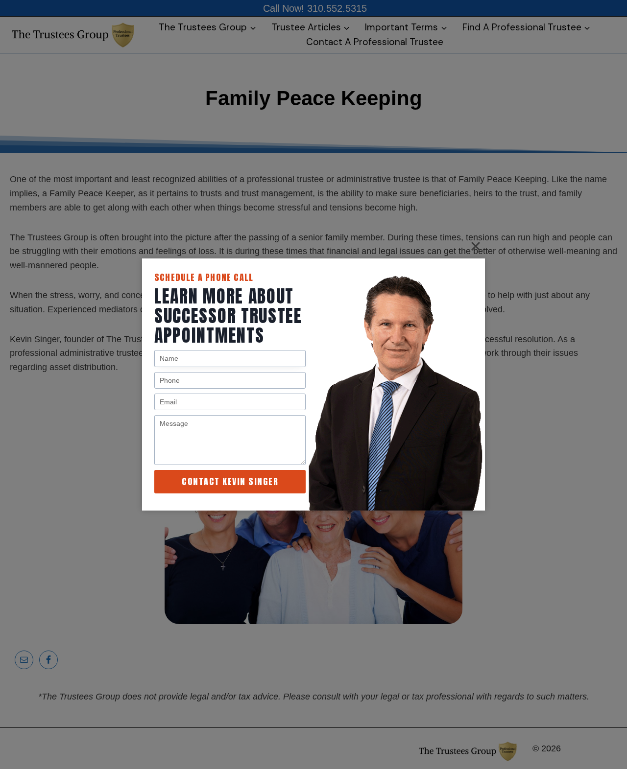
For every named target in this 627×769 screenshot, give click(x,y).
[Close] (475, 246)
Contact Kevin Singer (230, 481)
